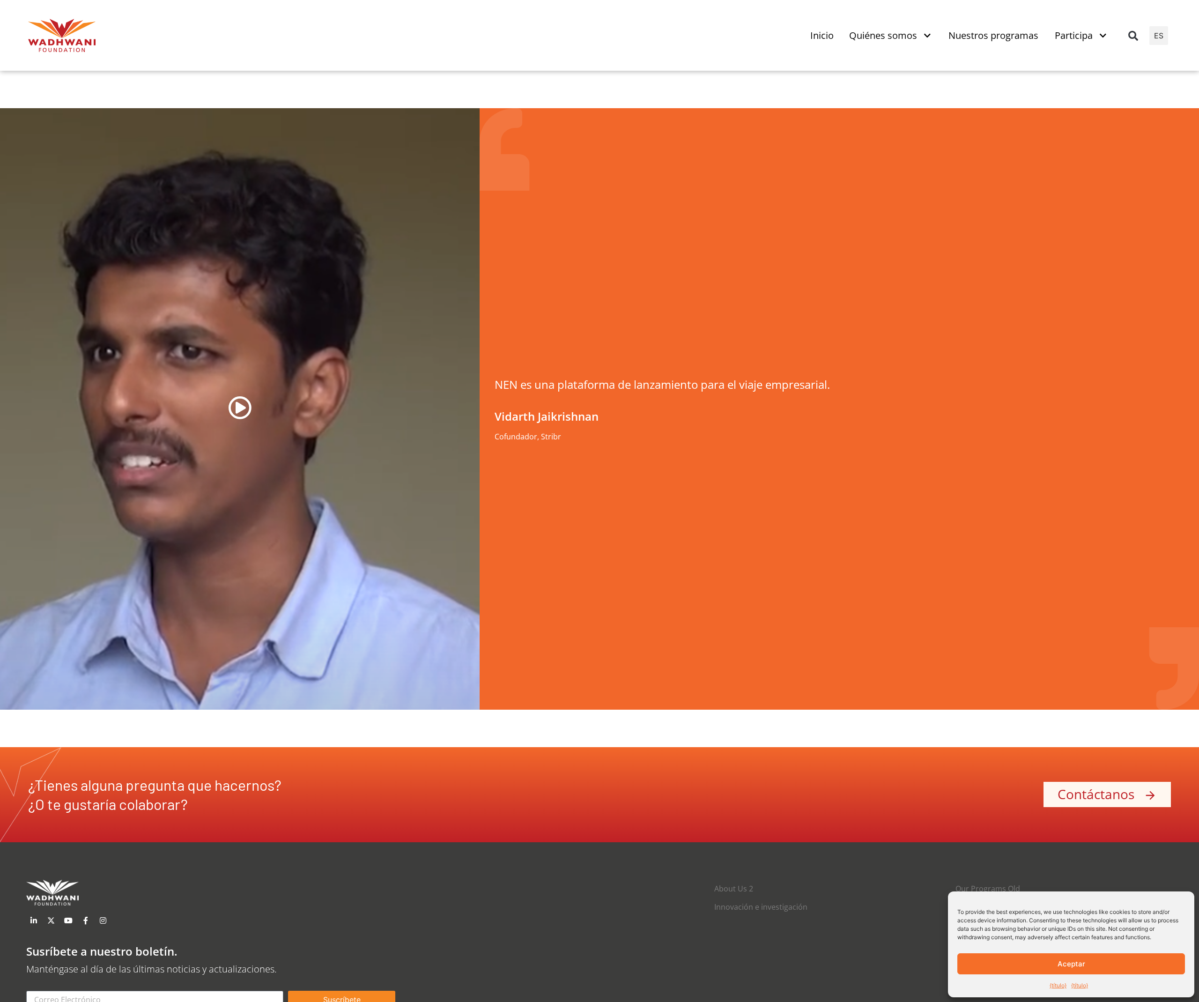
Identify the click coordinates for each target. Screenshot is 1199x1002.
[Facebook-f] (85, 920)
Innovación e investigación (760, 907)
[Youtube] (68, 920)
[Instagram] (103, 920)
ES (1158, 35)
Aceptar (1071, 963)
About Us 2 (733, 888)
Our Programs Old (987, 888)
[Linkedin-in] (33, 920)
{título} (1058, 985)
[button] (1133, 36)
